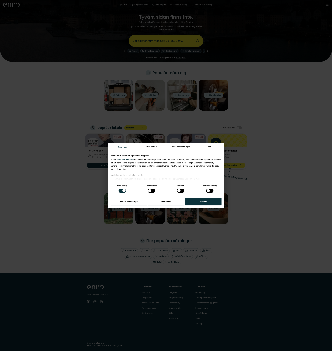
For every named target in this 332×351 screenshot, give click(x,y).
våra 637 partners (125, 160)
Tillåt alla (203, 202)
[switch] (151, 191)
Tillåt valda (166, 202)
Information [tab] (151, 147)
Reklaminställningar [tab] (180, 147)
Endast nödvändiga (129, 202)
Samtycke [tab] (122, 147)
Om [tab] (209, 147)
